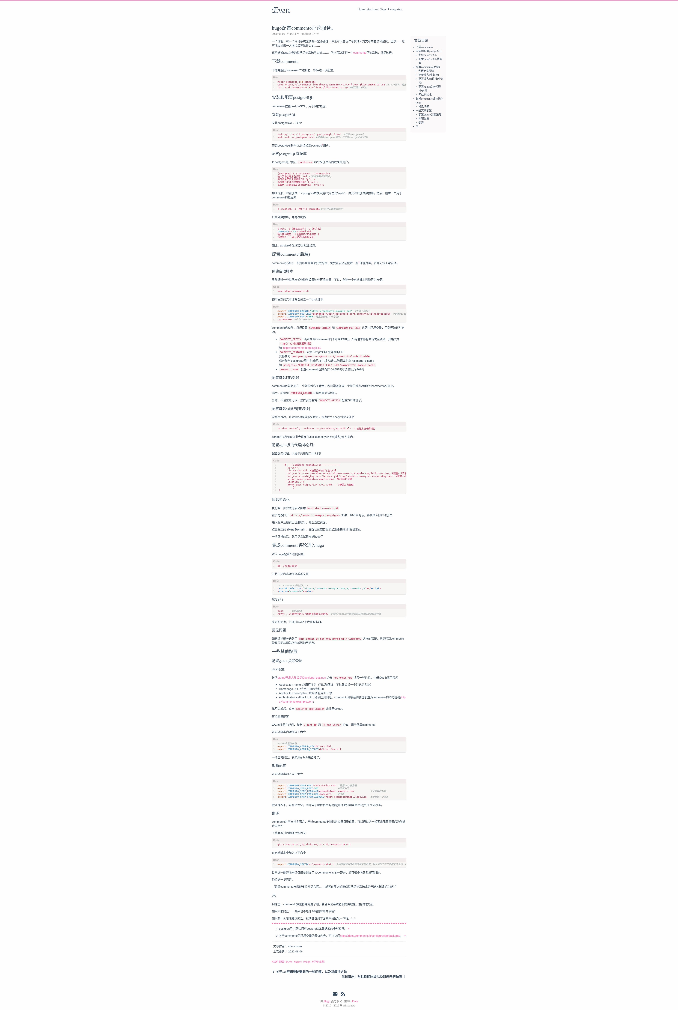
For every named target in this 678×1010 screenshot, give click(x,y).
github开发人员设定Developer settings (302, 677)
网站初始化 (425, 94)
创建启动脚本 (426, 70)
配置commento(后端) (428, 66)
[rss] (343, 994)
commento (359, 52)
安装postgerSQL (427, 54)
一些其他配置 (424, 110)
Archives (373, 9)
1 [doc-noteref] (322, 144)
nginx (298, 961)
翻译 (421, 122)
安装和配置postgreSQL (429, 51)
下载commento (424, 47)
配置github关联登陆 (429, 114)
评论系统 (319, 961)
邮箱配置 (423, 118)
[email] (335, 994)
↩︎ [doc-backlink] (349, 928)
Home (361, 9)
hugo (307, 961)
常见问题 (423, 106)
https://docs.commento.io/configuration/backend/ (370, 936)
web (290, 961)
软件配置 (279, 961)
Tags (383, 9)
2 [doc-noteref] (359, 262)
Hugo (327, 1001)
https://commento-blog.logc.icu (302, 348)
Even (281, 10)
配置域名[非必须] (428, 74)
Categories (395, 9)
